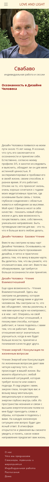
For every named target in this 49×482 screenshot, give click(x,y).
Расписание (12, 472)
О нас (8, 452)
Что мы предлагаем (17, 456)
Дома (8, 476)
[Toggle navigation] (6, 4)
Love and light (32, 4)
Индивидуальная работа (20, 468)
